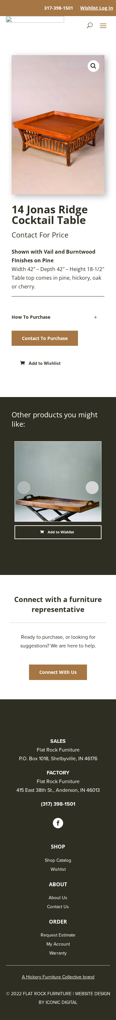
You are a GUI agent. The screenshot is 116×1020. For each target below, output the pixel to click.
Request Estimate (58, 935)
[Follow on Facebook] (58, 823)
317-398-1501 (58, 8)
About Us (58, 897)
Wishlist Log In (96, 8)
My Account (58, 944)
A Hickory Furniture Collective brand (58, 977)
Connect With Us (58, 672)
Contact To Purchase (45, 338)
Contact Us (58, 906)
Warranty (58, 953)
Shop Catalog (58, 860)
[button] (41, 363)
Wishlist (58, 869)
